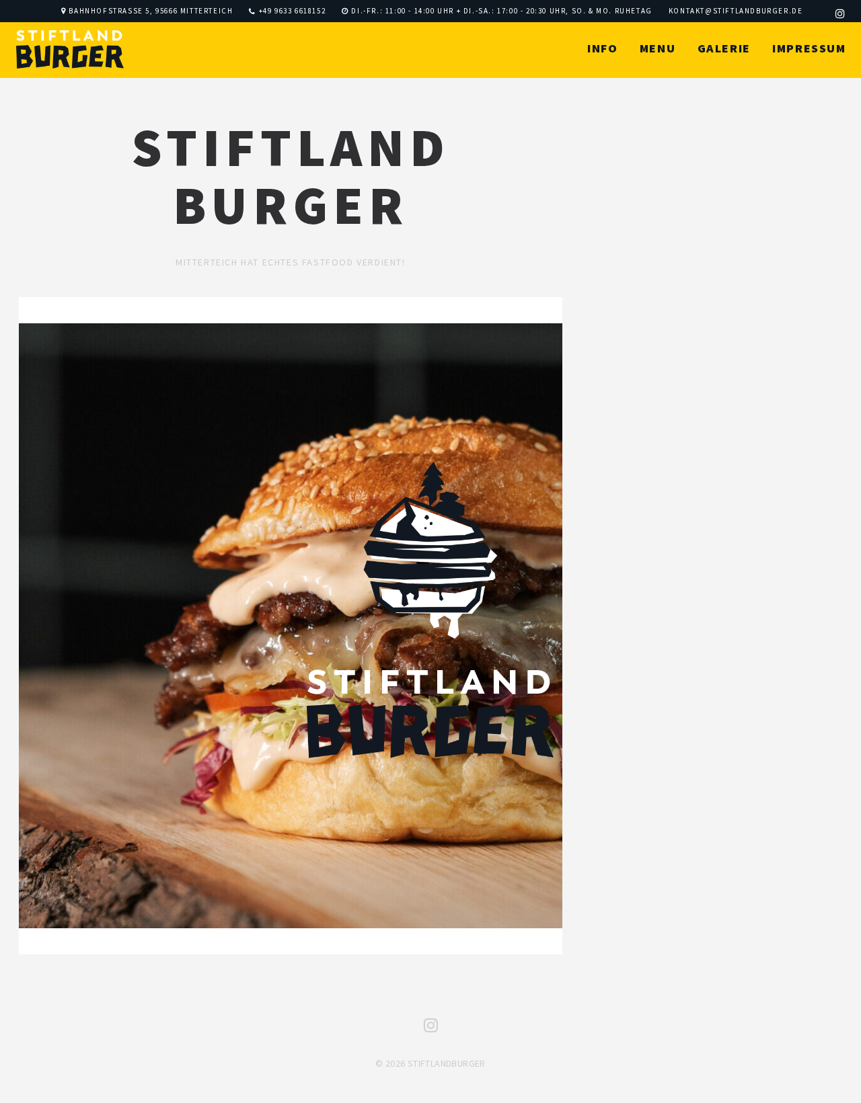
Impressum (809, 48)
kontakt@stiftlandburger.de (736, 10)
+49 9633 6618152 (292, 10)
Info (602, 48)
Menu (657, 48)
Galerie (724, 48)
